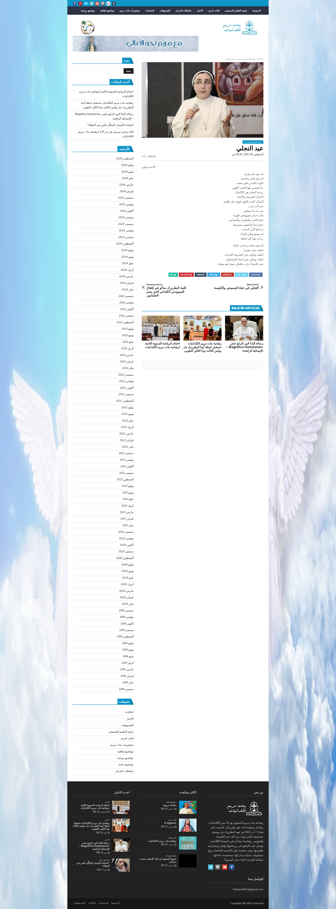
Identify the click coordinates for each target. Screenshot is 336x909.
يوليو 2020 (127, 564)
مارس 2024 (126, 276)
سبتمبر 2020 (126, 551)
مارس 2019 (127, 669)
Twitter (240, 274)
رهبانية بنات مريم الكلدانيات (162, 840)
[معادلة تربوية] (188, 807)
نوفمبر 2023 (126, 302)
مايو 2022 (128, 421)
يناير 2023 (128, 368)
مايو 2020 (128, 578)
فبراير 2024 (127, 283)
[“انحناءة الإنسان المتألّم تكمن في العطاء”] (121, 865)
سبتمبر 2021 (126, 473)
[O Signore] (188, 825)
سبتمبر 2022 (126, 394)
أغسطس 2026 (125, 158)
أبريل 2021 (127, 506)
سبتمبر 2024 (126, 237)
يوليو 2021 (128, 486)
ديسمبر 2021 (126, 453)
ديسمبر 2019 (126, 610)
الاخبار (200, 10)
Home (260, 59)
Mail (172, 274)
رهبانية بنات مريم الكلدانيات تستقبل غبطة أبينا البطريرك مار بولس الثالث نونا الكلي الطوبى (202, 347)
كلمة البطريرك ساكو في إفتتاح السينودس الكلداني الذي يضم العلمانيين (166, 290)
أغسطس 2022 (125, 401)
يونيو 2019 (128, 650)
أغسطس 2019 (125, 636)
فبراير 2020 (127, 597)
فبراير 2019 (127, 676)
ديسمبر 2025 (126, 198)
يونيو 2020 (127, 571)
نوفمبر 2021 (127, 460)
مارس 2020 (126, 591)
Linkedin (212, 274)
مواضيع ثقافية (107, 10)
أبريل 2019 (127, 663)
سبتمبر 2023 (126, 316)
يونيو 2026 (127, 172)
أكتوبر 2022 (127, 388)
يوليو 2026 (127, 165)
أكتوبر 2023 (127, 309)
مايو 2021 (128, 499)
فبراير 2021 (127, 519)
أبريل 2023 (127, 348)
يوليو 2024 (127, 250)
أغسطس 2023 (125, 322)
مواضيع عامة (126, 764)
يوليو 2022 (127, 407)
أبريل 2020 (127, 584)
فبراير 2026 (127, 191)
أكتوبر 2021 (127, 466)
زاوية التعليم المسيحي (236, 10)
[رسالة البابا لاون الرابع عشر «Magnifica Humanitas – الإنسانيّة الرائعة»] (244, 328)
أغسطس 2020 (125, 558)
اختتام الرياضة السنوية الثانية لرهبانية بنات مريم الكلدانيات (162, 345)
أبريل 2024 (127, 270)
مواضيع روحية (88, 10)
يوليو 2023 (128, 329)
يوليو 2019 (128, 643)
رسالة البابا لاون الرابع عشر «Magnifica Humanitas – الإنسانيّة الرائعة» (244, 347)
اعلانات (129, 712)
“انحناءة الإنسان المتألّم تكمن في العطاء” (110, 125)
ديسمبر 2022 (126, 375)
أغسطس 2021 (125, 479)
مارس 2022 (126, 433)
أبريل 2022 (127, 427)
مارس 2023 (127, 355)
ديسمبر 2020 (126, 532)
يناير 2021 (128, 525)
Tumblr (199, 274)
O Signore (170, 823)
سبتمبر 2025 (126, 217)
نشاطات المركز (183, 10)
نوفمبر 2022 (126, 381)
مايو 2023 (128, 342)
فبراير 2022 (127, 440)
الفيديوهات (165, 10)
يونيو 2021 (128, 492)
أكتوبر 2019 (127, 624)
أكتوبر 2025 (127, 211)
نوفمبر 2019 (127, 617)
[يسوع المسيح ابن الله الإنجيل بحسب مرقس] (188, 860)
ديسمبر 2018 (126, 689)
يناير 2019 (128, 682)
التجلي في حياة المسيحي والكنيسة (236, 286)
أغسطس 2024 (125, 244)
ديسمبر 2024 (126, 224)
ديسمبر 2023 (126, 296)
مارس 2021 (127, 512)
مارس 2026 (126, 185)
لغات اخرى (213, 10)
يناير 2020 (128, 604)
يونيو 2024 (127, 257)
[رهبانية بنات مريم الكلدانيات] (188, 843)
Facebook (254, 274)
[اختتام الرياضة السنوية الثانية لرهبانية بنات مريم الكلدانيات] (161, 328)
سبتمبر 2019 (126, 630)
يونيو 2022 (127, 414)
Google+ (226, 274)
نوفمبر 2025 (126, 204)
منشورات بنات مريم (130, 10)
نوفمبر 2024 (126, 230)
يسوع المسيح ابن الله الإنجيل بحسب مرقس (157, 860)
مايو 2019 (128, 656)
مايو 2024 (128, 263)
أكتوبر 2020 (127, 545)
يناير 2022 (128, 447)
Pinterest (185, 274)
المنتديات (149, 10)
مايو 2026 (128, 178)
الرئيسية (256, 10)
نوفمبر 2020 (126, 538)
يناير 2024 (128, 289)
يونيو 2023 (128, 335)
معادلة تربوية (169, 805)
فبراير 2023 (127, 361)
